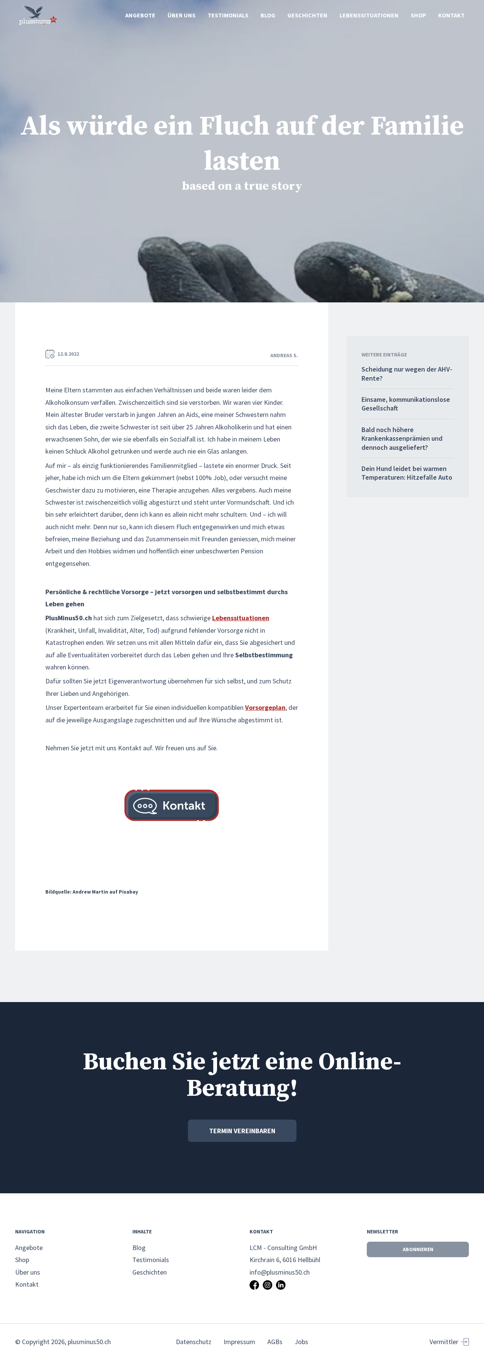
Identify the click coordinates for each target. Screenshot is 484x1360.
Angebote (140, 15)
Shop (418, 15)
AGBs (274, 1341)
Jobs (301, 1341)
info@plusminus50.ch (280, 1272)
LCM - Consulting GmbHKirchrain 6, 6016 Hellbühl (285, 1253)
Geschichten (307, 15)
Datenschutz (193, 1341)
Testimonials (228, 15)
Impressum (239, 1341)
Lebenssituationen (369, 15)
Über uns (27, 1272)
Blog (268, 15)
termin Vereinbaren (242, 1130)
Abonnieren (418, 1249)
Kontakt (451, 15)
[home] (38, 15)
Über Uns (181, 15)
